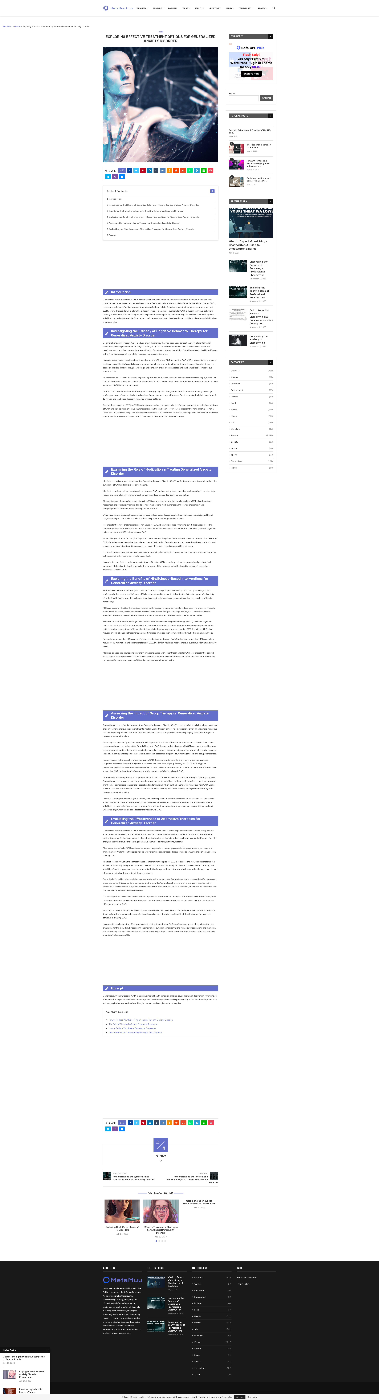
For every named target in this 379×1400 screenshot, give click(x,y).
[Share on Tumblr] (156, 170)
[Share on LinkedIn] (149, 170)
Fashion (172, 8)
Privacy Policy (243, 1284)
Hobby (229, 8)
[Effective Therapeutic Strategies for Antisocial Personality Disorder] (161, 1211)
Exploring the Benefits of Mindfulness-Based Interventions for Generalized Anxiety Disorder (154, 217)
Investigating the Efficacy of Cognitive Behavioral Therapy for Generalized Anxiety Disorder (154, 205)
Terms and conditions (247, 1277)
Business (142, 8)
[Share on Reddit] (176, 170)
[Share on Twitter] (136, 170)
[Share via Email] (122, 176)
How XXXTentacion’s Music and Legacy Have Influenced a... (258, 163)
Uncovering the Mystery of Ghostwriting (259, 339)
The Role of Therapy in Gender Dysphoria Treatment (133, 1024)
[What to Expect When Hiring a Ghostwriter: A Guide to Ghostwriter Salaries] (251, 223)
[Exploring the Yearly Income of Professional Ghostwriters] (238, 292)
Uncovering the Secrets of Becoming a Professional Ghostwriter (259, 268)
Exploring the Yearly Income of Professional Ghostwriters (259, 292)
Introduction (115, 199)
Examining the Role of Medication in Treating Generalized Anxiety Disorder (146, 211)
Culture (157, 8)
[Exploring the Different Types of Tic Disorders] (122, 1211)
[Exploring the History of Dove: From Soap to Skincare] (236, 182)
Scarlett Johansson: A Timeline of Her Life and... (250, 131)
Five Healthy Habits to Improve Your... (30, 1390)
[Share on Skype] (108, 176)
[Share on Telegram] (197, 170)
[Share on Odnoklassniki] (169, 170)
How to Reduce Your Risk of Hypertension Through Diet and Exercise (141, 1019)
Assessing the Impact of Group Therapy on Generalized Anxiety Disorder (144, 223)
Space (252, 448)
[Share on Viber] (115, 176)
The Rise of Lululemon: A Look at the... (259, 146)
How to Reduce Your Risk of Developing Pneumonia (132, 1028)
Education (252, 383)
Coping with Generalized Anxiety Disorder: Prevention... (32, 1374)
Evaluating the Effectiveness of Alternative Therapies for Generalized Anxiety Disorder (152, 229)
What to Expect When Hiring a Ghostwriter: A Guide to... (176, 1281)
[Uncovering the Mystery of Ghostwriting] (238, 340)
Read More (252, 1397)
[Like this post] (123, 170)
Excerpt (113, 235)
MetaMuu (160, 1156)
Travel (261, 8)
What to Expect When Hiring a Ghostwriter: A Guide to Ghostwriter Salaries (248, 245)
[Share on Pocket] (210, 170)
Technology (245, 8)
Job (252, 422)
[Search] (274, 8)
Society (252, 441)
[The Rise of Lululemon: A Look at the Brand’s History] (236, 148)
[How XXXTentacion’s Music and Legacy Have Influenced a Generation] (236, 164)
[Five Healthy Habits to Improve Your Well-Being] (9, 1392)
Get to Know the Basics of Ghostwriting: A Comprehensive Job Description (261, 317)
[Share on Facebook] (129, 170)
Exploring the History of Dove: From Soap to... (258, 179)
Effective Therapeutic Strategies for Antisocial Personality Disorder (161, 1230)
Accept (239, 1397)
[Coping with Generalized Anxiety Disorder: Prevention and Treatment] (9, 1374)
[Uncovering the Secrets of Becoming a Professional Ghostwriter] (238, 266)
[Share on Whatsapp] (190, 170)
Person (252, 435)
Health (198, 8)
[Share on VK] (163, 170)
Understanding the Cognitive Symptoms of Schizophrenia (24, 1358)
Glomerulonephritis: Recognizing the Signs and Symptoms (135, 1032)
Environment (252, 390)
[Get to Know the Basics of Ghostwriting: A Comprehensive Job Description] (238, 314)
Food (185, 8)
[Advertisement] (160, 264)
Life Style (213, 8)
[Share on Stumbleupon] (183, 170)
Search (232, 93)
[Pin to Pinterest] (143, 170)
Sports (252, 454)
